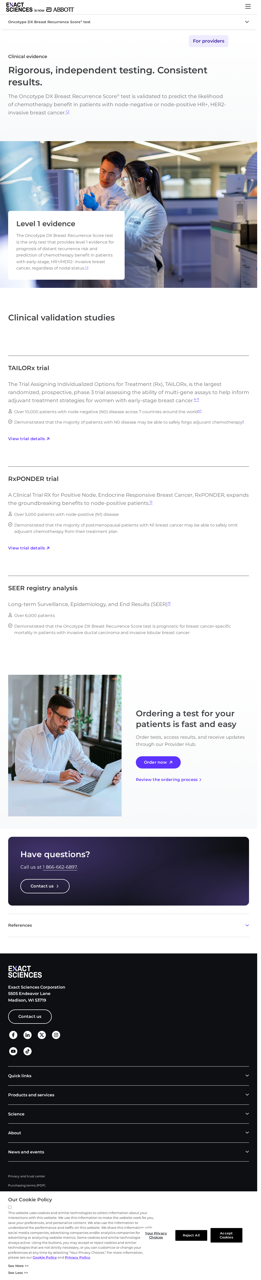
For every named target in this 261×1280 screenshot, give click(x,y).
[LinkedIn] (27, 1037)
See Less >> (18, 1273)
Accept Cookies (226, 1235)
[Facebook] (13, 1037)
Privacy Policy (77, 1257)
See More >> (18, 1266)
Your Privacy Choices (156, 1235)
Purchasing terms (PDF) (26, 1185)
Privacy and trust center (26, 1176)
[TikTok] (27, 1054)
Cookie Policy (45, 1257)
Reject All (191, 1235)
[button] (248, 7)
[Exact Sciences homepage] (40, 7)
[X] (42, 1037)
